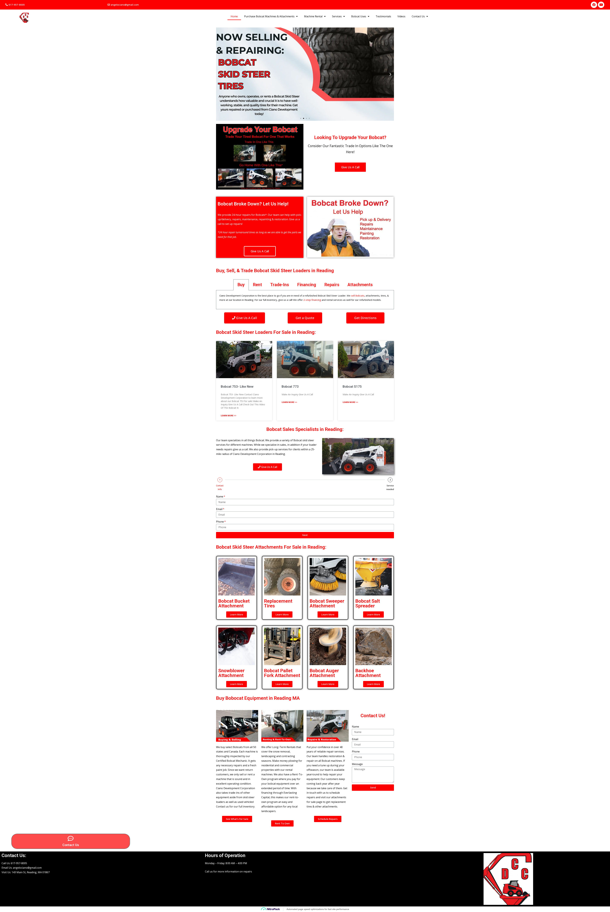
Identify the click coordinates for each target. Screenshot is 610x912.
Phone (220, 521)
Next (305, 535)
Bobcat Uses (358, 16)
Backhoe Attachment (368, 673)
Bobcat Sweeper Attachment (327, 603)
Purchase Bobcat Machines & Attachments (269, 16)
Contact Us (418, 16)
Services (337, 16)
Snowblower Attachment (231, 673)
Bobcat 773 (290, 386)
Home (234, 16)
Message (357, 764)
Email (219, 509)
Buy (241, 284)
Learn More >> (228, 415)
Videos (401, 16)
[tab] (241, 284)
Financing (306, 284)
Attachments (360, 284)
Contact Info (220, 487)
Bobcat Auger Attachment (324, 673)
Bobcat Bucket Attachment (234, 603)
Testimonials (383, 16)
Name (219, 496)
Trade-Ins (279, 284)
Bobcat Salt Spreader (367, 603)
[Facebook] (594, 5)
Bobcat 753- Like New (237, 386)
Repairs (331, 284)
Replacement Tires (278, 603)
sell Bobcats (357, 295)
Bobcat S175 (352, 386)
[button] (15, 5)
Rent (257, 284)
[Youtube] (601, 5)
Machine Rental (313, 16)
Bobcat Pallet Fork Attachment (282, 673)
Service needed (390, 487)
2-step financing (312, 299)
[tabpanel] (305, 299)
